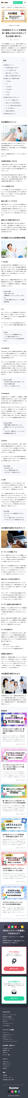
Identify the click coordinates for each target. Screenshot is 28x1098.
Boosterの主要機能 (7, 1017)
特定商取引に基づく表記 (8, 1079)
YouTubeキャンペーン (8, 1039)
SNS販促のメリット (8, 65)
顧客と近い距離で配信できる (13, 76)
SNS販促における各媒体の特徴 (11, 78)
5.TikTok (8, 92)
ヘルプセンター (6, 1066)
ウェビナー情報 (6, 1054)
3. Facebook (9, 86)
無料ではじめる (14, 968)
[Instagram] (12, 1091)
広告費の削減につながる (12, 67)
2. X (6, 84)
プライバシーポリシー (8, 1077)
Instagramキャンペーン (8, 1034)
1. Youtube (8, 81)
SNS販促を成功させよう (9, 113)
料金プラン (5, 1021)
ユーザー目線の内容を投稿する (14, 105)
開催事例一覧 (6, 1050)
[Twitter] (9, 1091)
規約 (4, 1072)
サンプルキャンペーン (8, 1023)
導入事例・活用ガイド (9, 1045)
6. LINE (7, 94)
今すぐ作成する (6, 1025)
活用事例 (3, 7)
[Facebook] (19, 1091)
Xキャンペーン (6, 1032)
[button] (23, 60)
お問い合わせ (14, 998)
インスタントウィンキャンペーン (10, 1041)
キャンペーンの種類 (8, 1030)
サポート (5, 1059)
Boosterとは (6, 1012)
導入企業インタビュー (8, 1048)
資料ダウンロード (17, 2)
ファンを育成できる (11, 70)
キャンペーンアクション (8, 1019)
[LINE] (15, 1091)
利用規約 (5, 1075)
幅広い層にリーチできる (12, 73)
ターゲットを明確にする (12, 100)
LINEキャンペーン (7, 1037)
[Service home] (14, 1088)
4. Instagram (9, 89)
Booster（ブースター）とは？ (9, 1014)
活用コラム (5, 1052)
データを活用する (10, 108)
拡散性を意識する (10, 111)
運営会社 (5, 1068)
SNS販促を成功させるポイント (11, 97)
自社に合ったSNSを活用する (13, 103)
